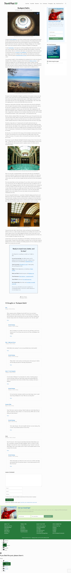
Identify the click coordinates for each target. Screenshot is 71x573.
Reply (8, 320)
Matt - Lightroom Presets (10, 342)
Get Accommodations (41, 527)
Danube (26, 297)
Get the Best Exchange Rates (42, 533)
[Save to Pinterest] (5, 545)
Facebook (54, 527)
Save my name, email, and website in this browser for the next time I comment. (21, 496)
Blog (54, 3)
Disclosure (6, 533)
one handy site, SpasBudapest (21, 52)
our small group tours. (27, 279)
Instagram (54, 528)
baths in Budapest (13, 39)
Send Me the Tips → (29, 261)
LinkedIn (54, 531)
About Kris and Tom (59, 3)
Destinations (45, 3)
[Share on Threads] (4, 542)
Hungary (25, 296)
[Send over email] (4, 550)
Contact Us (6, 528)
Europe (22, 296)
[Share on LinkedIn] (4, 548)
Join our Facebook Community (58, 533)
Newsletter (37, 3)
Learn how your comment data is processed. (28, 502)
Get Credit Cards (40, 531)
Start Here (27, 3)
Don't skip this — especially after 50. (26, 276)
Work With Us (7, 530)
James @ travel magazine (10, 371)
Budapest (22, 297)
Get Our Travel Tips (56, 525)
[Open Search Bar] (66, 3)
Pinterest (54, 530)
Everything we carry (23, 264)
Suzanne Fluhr (8, 404)
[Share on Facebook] (4, 540)
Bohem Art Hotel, (33, 60)
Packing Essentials (24, 530)
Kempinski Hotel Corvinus (21, 55)
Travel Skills (32, 3)
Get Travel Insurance (40, 530)
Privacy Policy (7, 531)
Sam (6, 307)
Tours (41, 3)
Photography (50, 3)
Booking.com (31, 273)
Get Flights (39, 528)
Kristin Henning (11, 325)
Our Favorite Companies (41, 525)
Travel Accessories (24, 531)
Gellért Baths (11, 47)
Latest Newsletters (7, 527)
